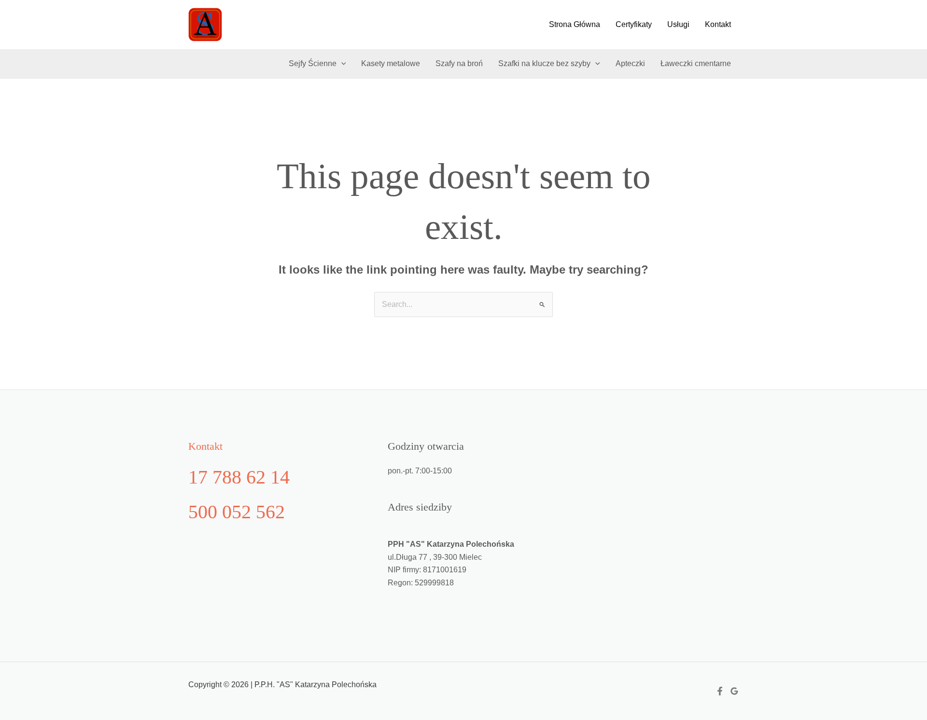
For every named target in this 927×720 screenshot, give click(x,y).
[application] (341, 63)
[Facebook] (720, 691)
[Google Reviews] (734, 691)
